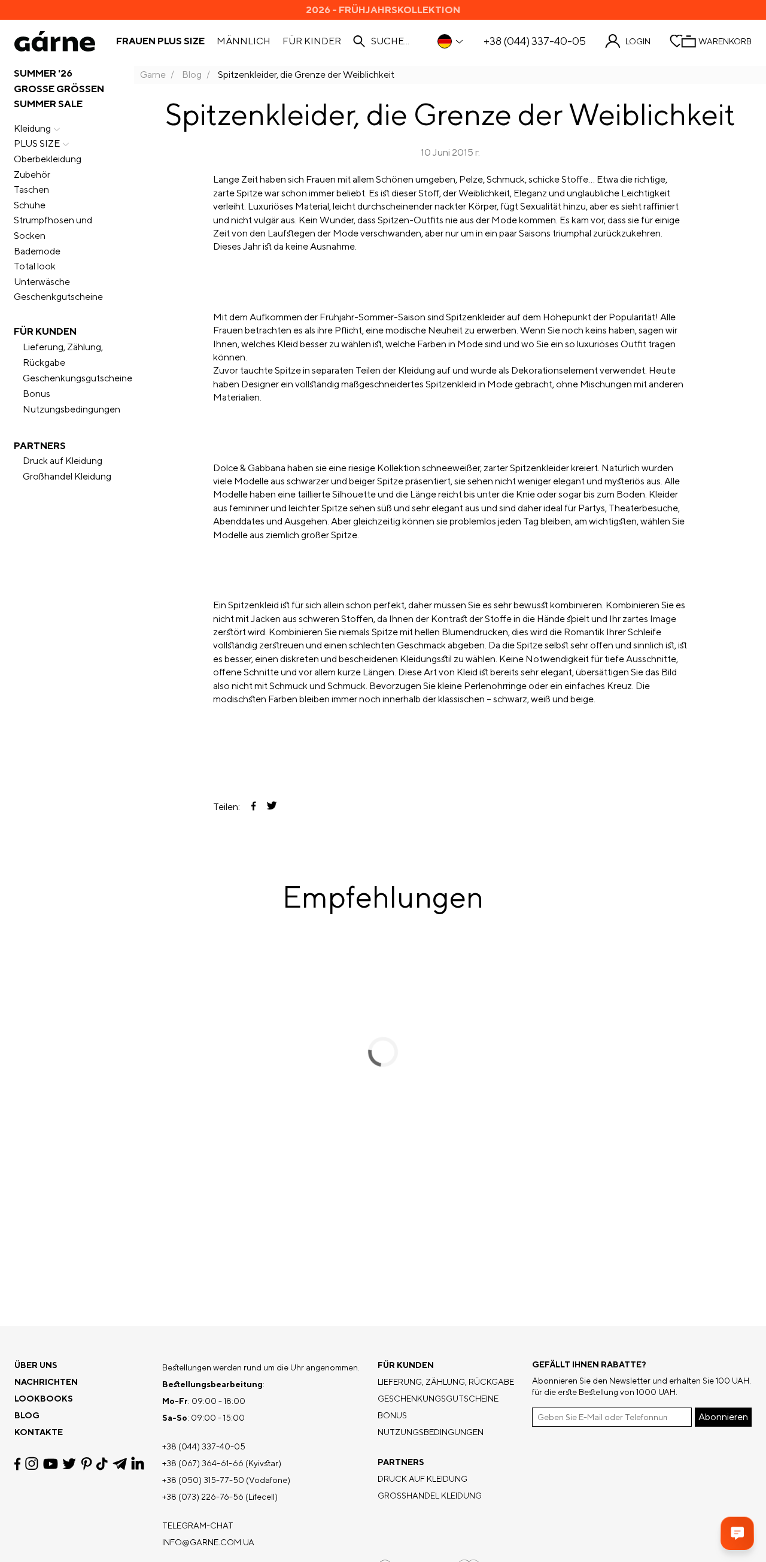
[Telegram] (120, 1463)
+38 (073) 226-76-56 (203, 1497)
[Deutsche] (450, 41)
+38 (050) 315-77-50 (203, 1480)
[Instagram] (31, 1463)
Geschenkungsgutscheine (77, 378)
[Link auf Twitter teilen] (272, 806)
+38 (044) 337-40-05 (535, 41)
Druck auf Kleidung (62, 460)
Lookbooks (43, 1398)
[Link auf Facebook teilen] (254, 807)
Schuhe (29, 205)
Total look (35, 266)
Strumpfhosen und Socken (53, 227)
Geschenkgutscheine (58, 296)
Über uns (35, 1365)
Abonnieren (723, 1417)
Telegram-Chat (197, 1525)
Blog (192, 74)
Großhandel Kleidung (67, 476)
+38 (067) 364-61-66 (203, 1463)
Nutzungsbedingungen (71, 409)
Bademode (37, 251)
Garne (153, 74)
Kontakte (38, 1432)
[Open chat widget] (737, 1533)
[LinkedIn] (137, 1463)
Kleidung (32, 128)
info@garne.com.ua (208, 1542)
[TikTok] (102, 1463)
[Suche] (359, 41)
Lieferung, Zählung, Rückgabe (63, 354)
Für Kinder (311, 41)
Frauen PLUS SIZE (160, 41)
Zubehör (32, 174)
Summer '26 (43, 73)
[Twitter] (69, 1464)
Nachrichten (46, 1382)
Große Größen (59, 89)
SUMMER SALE (48, 104)
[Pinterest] (86, 1463)
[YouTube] (50, 1463)
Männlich (243, 41)
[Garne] (54, 41)
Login (638, 41)
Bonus (36, 393)
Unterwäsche (42, 281)
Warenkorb (725, 41)
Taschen (31, 189)
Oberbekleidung (47, 159)
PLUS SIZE (37, 143)
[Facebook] (17, 1463)
